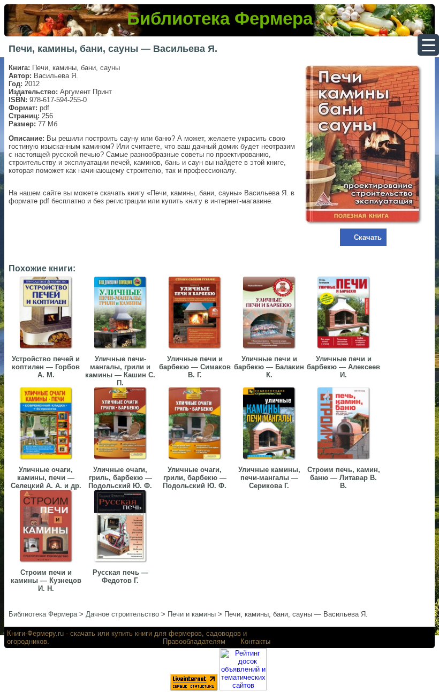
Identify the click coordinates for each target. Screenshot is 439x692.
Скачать (368, 237)
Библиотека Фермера (220, 18)
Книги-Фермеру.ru (35, 633)
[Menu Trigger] (428, 45)
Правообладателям (194, 641)
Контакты (255, 641)
